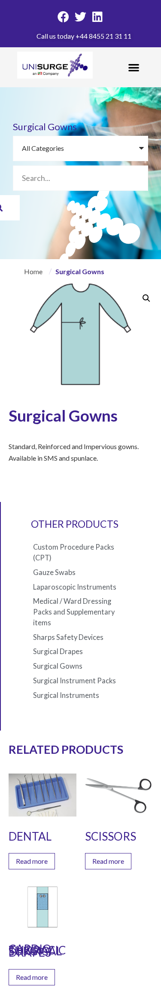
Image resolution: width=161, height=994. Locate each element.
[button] (134, 67)
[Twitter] (81, 17)
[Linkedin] (97, 17)
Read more (32, 861)
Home (33, 271)
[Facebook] (63, 17)
